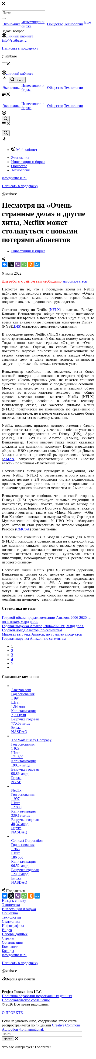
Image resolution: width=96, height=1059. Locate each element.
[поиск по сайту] (6, 119)
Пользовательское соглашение (26, 1000)
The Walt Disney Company (31, 740)
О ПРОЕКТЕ (12, 1013)
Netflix (16, 790)
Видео (7, 930)
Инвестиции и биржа (19, 909)
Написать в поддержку (20, 48)
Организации (12, 942)
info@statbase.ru (14, 40)
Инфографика (13, 926)
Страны (8, 938)
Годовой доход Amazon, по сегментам (32, 630)
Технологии (73, 24)
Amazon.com (21, 690)
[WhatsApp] (24, 264)
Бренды (8, 951)
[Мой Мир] (37, 264)
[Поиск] (4, 18)
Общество (55, 24)
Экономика (12, 24)
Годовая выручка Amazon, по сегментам (34, 638)
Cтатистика (11, 921)
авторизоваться (74, 281)
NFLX (55, 310)
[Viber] (18, 264)
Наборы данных (14, 934)
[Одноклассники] (31, 264)
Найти (8, 1039)
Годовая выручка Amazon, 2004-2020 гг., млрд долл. (43, 626)
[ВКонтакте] (4, 264)
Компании (10, 947)
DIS (17, 326)
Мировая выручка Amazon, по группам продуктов (42, 634)
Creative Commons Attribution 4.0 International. (41, 1027)
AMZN (8, 459)
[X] (11, 264)
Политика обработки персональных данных (37, 996)
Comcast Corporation (27, 841)
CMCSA (23, 529)
